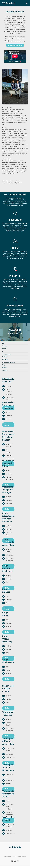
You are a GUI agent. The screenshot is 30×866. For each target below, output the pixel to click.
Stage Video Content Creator (8, 688)
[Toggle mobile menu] (27, 3)
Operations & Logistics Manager (7, 489)
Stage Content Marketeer (7, 568)
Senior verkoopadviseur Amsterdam (10, 542)
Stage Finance (6, 590)
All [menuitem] (3, 343)
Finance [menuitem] (4, 346)
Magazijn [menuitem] (5, 357)
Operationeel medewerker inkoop (8, 463)
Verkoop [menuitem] (4, 367)
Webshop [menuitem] (5, 370)
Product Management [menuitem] (8, 362)
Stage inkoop (5, 614)
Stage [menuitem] (4, 365)
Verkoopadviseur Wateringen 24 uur (10, 793)
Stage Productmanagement (12, 661)
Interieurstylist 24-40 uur (9, 380)
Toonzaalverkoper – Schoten (11, 713)
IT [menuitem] (2, 351)
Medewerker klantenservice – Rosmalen (9, 405)
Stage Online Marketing (7, 638)
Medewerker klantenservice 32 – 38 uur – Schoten (9, 435)
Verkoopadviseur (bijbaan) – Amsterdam (10, 741)
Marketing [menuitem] (5, 359)
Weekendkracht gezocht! (10, 818)
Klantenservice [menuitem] (6, 354)
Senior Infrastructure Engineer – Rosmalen (9, 517)
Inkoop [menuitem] (4, 349)
